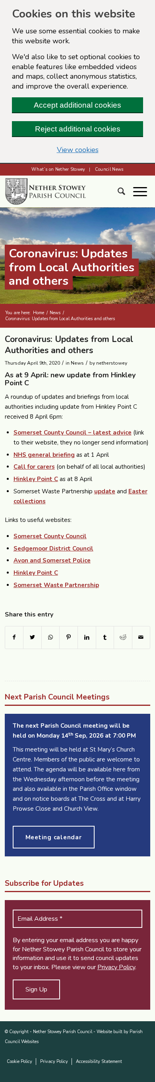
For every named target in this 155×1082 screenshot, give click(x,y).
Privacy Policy (116, 967)
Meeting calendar (53, 837)
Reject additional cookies (77, 129)
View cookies (78, 150)
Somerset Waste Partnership (56, 585)
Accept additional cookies (77, 105)
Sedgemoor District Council (53, 549)
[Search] (125, 191)
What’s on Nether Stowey (58, 169)
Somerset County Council (50, 536)
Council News (109, 169)
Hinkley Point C (36, 479)
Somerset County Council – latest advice (73, 433)
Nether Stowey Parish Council (62, 1032)
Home (38, 313)
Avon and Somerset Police (52, 560)
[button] (144, 191)
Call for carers (34, 467)
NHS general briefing (44, 455)
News (55, 313)
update (104, 491)
